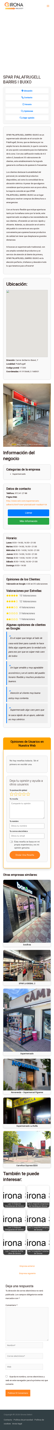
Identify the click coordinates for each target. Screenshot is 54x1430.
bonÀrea (27, 944)
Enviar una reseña (25, 855)
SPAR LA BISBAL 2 (27, 983)
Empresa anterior (27, 1266)
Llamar (28, 512)
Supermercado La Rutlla (27, 1126)
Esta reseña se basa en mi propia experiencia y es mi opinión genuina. (27, 845)
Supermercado (27, 1053)
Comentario (11, 1305)
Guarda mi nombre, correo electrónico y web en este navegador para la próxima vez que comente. (27, 1380)
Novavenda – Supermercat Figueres (27, 1092)
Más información (28, 521)
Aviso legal (17, 1423)
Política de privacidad (23, 1420)
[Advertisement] (27, 40)
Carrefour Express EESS (27, 1165)
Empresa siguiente (27, 1273)
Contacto (8, 1420)
